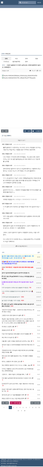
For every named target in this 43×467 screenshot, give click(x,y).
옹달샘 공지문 (6, 330)
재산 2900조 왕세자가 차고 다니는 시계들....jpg (16, 365)
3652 (22, 297)
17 (29, 374)
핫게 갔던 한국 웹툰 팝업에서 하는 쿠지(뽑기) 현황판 (17, 356)
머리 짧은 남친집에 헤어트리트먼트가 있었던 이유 (16, 378)
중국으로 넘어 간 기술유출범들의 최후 (13, 395)
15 (3, 385)
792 (30, 287)
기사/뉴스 (6, 61)
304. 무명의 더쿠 (7, 175)
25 (33, 365)
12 (28, 395)
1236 (11, 306)
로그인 (39, 2)
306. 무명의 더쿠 (7, 196)
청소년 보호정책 (27, 459)
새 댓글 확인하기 (22, 246)
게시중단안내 (36, 459)
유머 (26, 58)
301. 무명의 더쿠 (7, 144)
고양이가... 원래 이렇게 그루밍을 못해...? (14, 374)
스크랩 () (38, 131)
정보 (36, 58)
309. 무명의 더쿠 (7, 222)
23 (13, 330)
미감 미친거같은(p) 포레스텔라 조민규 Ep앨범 (15, 334)
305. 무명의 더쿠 (7, 187)
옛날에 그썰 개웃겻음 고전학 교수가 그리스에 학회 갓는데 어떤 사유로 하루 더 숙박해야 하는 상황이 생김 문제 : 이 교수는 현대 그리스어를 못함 (18, 321)
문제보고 (15, 461)
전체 (6, 58)
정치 (26, 61)
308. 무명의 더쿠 (7, 213)
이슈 (16, 58)
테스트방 (3, 461)
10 (39, 407)
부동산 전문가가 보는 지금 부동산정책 (13, 398)
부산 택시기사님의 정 (8, 337)
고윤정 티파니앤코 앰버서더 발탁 (11, 315)
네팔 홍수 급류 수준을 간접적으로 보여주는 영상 (16, 341)
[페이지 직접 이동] (18, 410)
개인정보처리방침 (17, 459)
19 (7, 391)
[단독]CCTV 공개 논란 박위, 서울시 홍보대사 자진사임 (18, 383)
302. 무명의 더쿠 (7, 154)
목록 (6, 131)
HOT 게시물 (17, 403)
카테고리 (5, 53)
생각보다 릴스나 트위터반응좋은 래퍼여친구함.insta (17, 344)
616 (24, 258)
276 (3, 293)
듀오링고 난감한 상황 (8, 326)
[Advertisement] (21, 30)
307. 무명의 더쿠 (7, 203)
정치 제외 (37, 403)
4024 (22, 300)
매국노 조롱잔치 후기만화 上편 (11, 361)
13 (28, 398)
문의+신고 (9, 461)
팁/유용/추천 (16, 61)
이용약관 (9, 459)
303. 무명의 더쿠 (7, 165)
